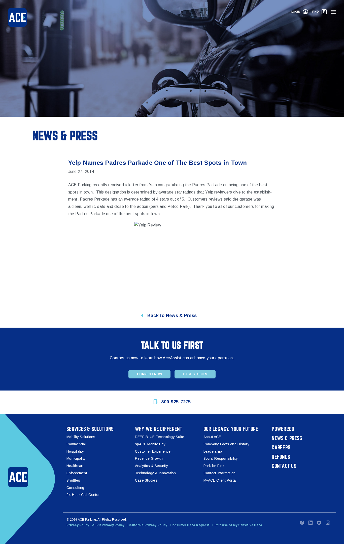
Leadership (212, 451)
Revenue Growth (149, 458)
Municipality (76, 458)
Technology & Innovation (155, 473)
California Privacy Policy (147, 525)
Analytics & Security (151, 466)
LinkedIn (310, 523)
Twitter (319, 523)
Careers (281, 447)
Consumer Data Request (190, 525)
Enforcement (76, 473)
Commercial (76, 444)
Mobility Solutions (80, 437)
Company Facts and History (226, 444)
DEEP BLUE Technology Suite (159, 437)
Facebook (302, 523)
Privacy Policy (77, 525)
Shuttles (73, 480)
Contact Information (219, 473)
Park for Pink (213, 466)
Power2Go (283, 429)
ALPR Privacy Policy (108, 525)
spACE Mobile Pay (150, 444)
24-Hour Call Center (83, 495)
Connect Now (149, 374)
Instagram (328, 523)
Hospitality (75, 451)
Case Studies (195, 374)
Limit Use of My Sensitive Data (237, 525)
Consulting (75, 488)
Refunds (281, 457)
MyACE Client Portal (220, 480)
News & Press (287, 438)
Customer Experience (153, 451)
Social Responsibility (220, 458)
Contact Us (284, 466)
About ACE (212, 437)
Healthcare (75, 466)
